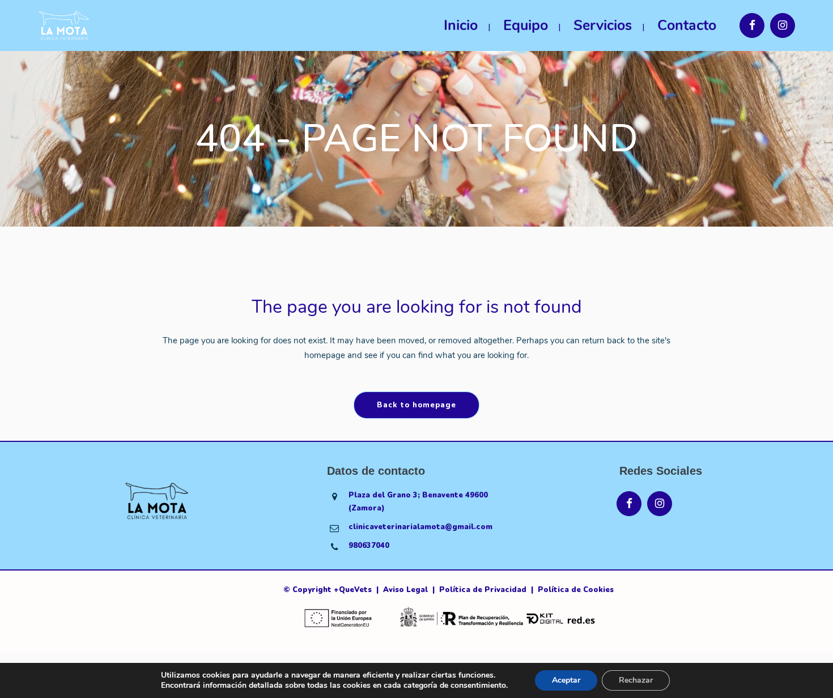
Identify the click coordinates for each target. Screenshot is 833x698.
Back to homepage (416, 405)
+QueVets (353, 590)
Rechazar (636, 680)
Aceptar (566, 680)
